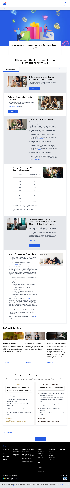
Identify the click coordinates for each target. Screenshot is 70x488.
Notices (5, 459)
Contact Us (52, 449)
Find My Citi (51, 460)
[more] (4, 9)
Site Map (62, 449)
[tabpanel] (35, 198)
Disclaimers (6, 456)
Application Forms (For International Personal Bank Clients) (27, 460)
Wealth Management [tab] (11, 69)
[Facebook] (66, 475)
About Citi (40, 449)
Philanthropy (41, 471)
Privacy (5, 453)
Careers (39, 462)
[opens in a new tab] (5, 3)
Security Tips (16, 451)
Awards (39, 464)
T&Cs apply (40, 138)
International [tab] (27, 69)
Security (15, 449)
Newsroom (40, 460)
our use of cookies (11, 485)
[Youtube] (64, 475)
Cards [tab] (43, 69)
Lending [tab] (59, 69)
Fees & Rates (25, 451)
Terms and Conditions (13, 106)
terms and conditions (23, 211)
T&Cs (16, 264)
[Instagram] (61, 475)
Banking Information (28, 449)
